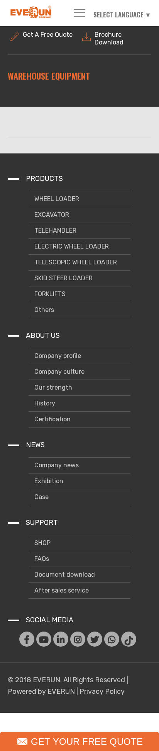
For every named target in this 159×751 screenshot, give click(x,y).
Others (43, 309)
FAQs (41, 558)
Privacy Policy (102, 691)
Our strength (52, 387)
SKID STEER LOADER (63, 278)
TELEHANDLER (54, 230)
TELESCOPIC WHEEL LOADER (75, 262)
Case (41, 497)
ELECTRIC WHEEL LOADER (71, 246)
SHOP (42, 543)
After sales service (61, 590)
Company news (56, 465)
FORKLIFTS (49, 294)
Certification (52, 419)
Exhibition (48, 481)
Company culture (59, 371)
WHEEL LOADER (56, 199)
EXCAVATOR (51, 214)
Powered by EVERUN (41, 691)
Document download (64, 574)
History (44, 403)
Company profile (57, 355)
